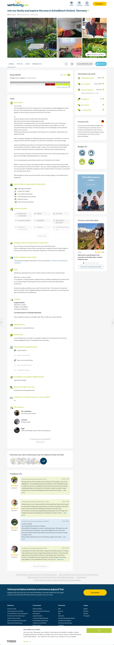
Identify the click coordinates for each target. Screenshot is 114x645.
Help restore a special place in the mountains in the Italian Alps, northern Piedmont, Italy (90, 257)
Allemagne (12, 14)
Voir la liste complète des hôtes (90, 267)
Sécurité (60, 611)
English (85, 609)
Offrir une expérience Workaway (16, 620)
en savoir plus (90, 184)
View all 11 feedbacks (40, 566)
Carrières (61, 625)
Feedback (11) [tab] (37, 64)
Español (85, 613)
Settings (26, 641)
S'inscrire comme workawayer (16, 616)
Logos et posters (37, 616)
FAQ (59, 613)
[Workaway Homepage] (18, 3)
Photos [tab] (20, 64)
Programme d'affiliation (39, 623)
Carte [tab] (27, 64)
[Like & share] (72, 64)
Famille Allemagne (81, 577)
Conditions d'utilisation (64, 620)
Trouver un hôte (11, 609)
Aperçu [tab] (11, 64)
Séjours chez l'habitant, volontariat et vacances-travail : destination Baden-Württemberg (51, 577)
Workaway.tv (36, 613)
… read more (60, 559)
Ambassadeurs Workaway (40, 620)
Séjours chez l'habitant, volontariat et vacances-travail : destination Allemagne (36, 575)
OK (99, 630)
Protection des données (65, 623)
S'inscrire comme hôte (13, 618)
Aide (59, 609)
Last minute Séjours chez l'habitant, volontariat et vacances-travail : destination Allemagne (57, 580)
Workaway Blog (37, 609)
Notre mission (37, 625)
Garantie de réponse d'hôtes (66, 618)
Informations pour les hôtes (15, 611)
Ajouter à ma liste (85, 64)
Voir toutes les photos (96, 54)
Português (86, 616)
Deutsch (85, 611)
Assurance (61, 616)
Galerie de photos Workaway (41, 611)
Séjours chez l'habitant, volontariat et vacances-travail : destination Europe (78, 575)
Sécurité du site (40, 442)
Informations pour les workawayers (17, 613)
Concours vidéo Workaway (40, 618)
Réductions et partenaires (14, 623)
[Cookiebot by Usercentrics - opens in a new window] (11, 641)
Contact (101, 64)
